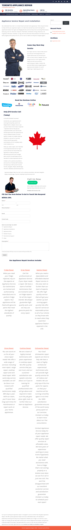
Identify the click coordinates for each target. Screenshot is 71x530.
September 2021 (56, 41)
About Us (42, 14)
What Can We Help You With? (9, 225)
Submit (4, 255)
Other (5, 238)
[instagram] (59, 1)
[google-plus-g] (65, 1)
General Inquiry (7, 233)
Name (4, 200)
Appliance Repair (8, 227)
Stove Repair (9, 348)
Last (17, 205)
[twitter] (57, 1)
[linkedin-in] (62, 1)
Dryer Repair (25, 270)
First (3, 205)
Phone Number (6, 207)
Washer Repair (42, 270)
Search (52, 20)
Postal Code (5, 219)
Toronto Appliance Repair (17, 5)
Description (5, 241)
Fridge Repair (9, 270)
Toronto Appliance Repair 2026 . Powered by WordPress (35, 528)
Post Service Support (9, 236)
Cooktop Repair (25, 348)
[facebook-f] (54, 1)
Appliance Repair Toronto (12, 14)
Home (3, 14)
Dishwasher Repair (42, 348)
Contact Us (47, 14)
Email (3, 213)
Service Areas (35, 14)
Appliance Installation (25, 14)
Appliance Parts (8, 231)
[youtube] (68, 1)
